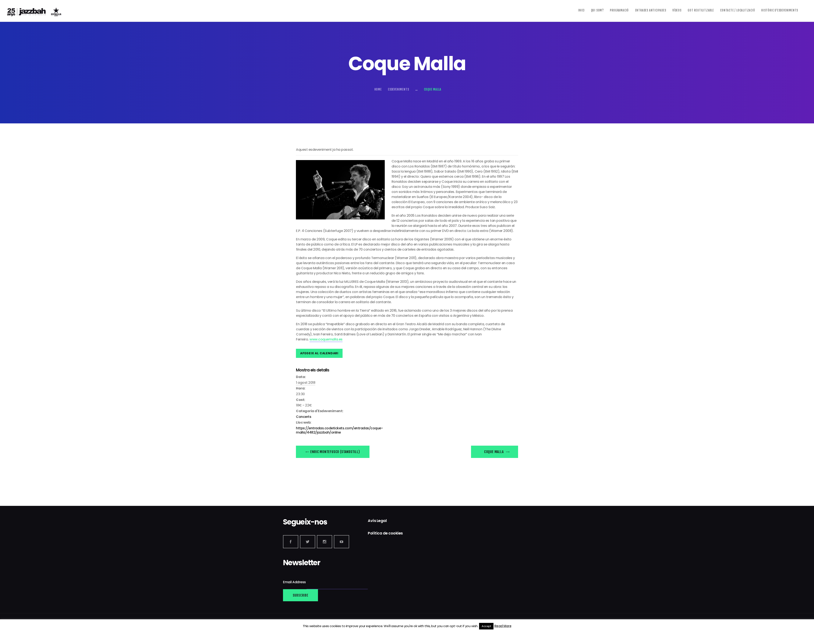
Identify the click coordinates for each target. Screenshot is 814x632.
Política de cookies (385, 533)
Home (378, 89)
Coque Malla (494, 452)
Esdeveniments (398, 89)
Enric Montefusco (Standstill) (335, 452)
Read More (503, 626)
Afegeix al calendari (319, 353)
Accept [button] (486, 626)
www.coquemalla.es (326, 339)
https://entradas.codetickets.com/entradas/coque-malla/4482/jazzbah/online (339, 430)
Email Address (295, 582)
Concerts (303, 416)
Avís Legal (377, 520)
